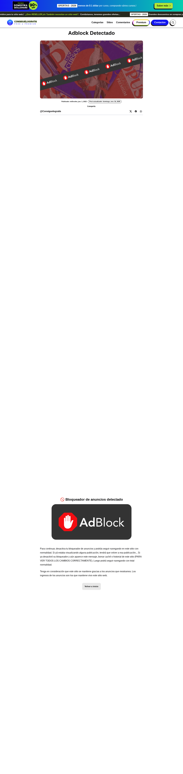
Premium (141, 22)
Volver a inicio (91, 586)
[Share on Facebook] (136, 111)
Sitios (110, 22)
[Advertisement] (91, 135)
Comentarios (123, 22)
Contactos (160, 22)
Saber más (162, 5)
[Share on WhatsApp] (141, 111)
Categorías (97, 22)
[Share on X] (131, 111)
